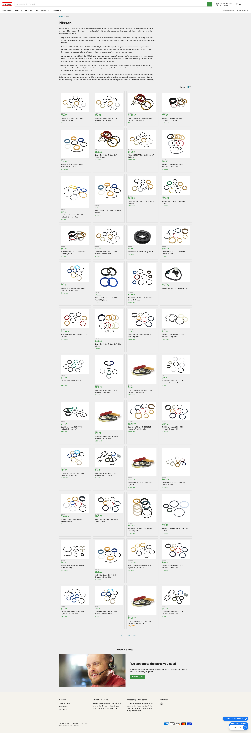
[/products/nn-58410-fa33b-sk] (142, 102)
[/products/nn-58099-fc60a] (176, 185)
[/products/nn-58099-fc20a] (75, 318)
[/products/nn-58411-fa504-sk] (109, 235)
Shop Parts (6, 10)
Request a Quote (228, 10)
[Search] (209, 4)
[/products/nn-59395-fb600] (142, 235)
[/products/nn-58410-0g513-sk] (176, 411)
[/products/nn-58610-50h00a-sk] (142, 369)
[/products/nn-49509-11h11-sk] (176, 595)
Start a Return (63, 709)
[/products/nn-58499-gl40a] (176, 462)
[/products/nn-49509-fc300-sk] (109, 595)
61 (129, 635)
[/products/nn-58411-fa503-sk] (75, 102)
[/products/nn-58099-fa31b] (109, 139)
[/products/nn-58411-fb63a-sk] (109, 102)
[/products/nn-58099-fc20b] (109, 503)
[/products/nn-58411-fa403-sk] (75, 144)
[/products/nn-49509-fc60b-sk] (75, 457)
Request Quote (137, 677)
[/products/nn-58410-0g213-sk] (176, 102)
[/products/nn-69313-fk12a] (176, 272)
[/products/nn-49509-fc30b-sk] (75, 272)
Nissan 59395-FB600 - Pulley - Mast (140, 252)
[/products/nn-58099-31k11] (142, 508)
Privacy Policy (63, 706)
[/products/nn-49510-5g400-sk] (75, 595)
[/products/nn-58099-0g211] (75, 235)
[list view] (190, 87)
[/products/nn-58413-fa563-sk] (75, 411)
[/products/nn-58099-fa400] (109, 190)
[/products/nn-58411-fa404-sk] (109, 554)
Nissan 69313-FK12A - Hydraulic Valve (175, 288)
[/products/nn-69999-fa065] (142, 277)
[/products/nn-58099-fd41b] (142, 185)
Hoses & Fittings (31, 10)
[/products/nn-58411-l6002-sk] (109, 416)
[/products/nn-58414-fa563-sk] (75, 364)
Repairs (18, 10)
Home (61, 17)
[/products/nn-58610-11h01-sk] (176, 364)
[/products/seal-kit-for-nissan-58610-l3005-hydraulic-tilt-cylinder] (176, 318)
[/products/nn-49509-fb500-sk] (142, 600)
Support (56, 10)
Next (134, 635)
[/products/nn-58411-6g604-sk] (142, 549)
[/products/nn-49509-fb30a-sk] (75, 192)
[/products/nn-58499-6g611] (176, 235)
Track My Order (243, 10)
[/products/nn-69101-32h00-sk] (75, 549)
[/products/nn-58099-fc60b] (75, 503)
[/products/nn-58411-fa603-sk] (176, 144)
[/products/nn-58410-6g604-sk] (142, 411)
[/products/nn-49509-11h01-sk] (109, 457)
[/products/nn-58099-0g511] (142, 318)
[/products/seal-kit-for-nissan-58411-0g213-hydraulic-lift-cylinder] (109, 369)
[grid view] (187, 87)
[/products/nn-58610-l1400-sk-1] (176, 508)
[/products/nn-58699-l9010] (142, 462)
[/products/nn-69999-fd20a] (109, 277)
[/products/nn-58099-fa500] (142, 139)
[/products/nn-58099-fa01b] (109, 323)
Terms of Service (64, 704)
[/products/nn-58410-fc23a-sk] (176, 549)
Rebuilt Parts (45, 10)
